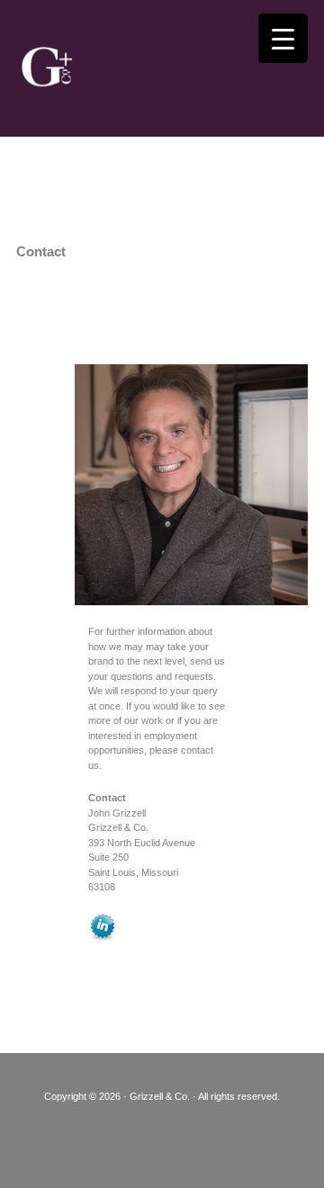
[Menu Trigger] (283, 38)
